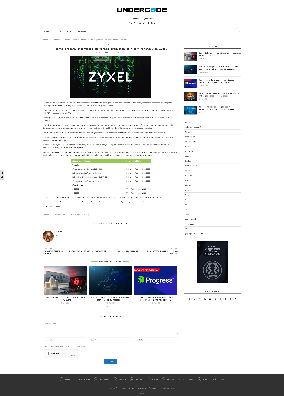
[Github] (143, 23)
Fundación (189, 151)
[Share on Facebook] (116, 224)
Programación (190, 195)
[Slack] (154, 23)
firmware (56, 215)
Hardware (188, 161)
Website (46, 32)
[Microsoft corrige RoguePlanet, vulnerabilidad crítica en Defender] (190, 110)
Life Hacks (189, 175)
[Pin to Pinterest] (121, 224)
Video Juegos (190, 224)
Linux (187, 180)
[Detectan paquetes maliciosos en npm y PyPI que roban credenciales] (190, 96)
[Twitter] (131, 23)
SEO (186, 209)
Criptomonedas (190, 141)
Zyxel (85, 215)
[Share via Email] (126, 224)
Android (188, 122)
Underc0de (130, 388)
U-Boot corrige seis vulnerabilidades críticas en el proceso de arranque (218, 67)
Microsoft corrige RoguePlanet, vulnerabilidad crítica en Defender (217, 108)
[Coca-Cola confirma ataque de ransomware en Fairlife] (190, 56)
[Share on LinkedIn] (123, 224)
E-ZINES (188, 146)
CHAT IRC (71, 32)
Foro (62, 32)
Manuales (188, 185)
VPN (64, 215)
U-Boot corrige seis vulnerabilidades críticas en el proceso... (110, 299)
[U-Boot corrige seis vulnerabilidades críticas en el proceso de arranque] (190, 69)
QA (186, 200)
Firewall (47, 215)
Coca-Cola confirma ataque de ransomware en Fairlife (65, 299)
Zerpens (172, 388)
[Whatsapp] (146, 23)
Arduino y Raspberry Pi (193, 127)
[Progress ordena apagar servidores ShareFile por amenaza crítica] (190, 83)
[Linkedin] (137, 23)
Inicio (45, 40)
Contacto (82, 32)
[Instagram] (134, 23)
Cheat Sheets (190, 137)
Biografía (188, 132)
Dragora (107, 52)
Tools (187, 214)
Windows (188, 229)
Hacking (188, 156)
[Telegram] (149, 23)
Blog (54, 32)
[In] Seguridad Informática (194, 234)
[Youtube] (140, 23)
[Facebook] (129, 23)
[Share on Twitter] (119, 224)
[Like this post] (112, 224)
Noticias (56, 40)
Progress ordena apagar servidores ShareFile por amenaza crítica (155, 299)
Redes (187, 204)
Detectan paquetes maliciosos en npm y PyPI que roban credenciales (219, 94)
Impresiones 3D (191, 166)
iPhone (187, 171)
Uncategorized (190, 219)
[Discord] (152, 23)
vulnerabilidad (75, 215)
